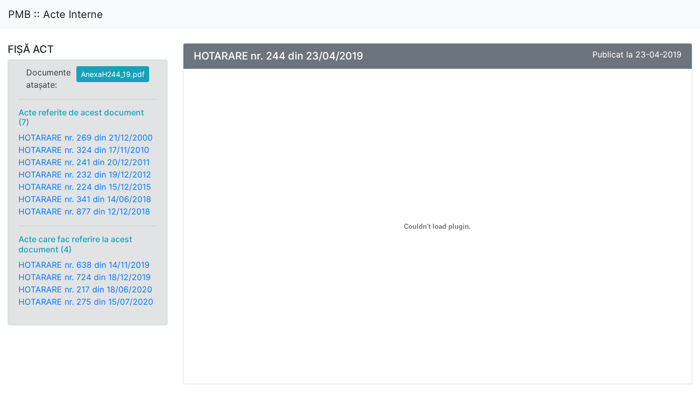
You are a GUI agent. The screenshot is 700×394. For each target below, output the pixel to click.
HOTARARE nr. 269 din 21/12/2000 (85, 137)
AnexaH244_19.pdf (113, 74)
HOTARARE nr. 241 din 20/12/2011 (84, 162)
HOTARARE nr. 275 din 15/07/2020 (85, 302)
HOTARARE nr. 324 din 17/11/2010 (83, 150)
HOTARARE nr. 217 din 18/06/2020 (85, 289)
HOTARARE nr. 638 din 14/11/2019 (84, 265)
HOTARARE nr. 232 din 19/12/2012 (84, 174)
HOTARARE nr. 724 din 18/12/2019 (84, 277)
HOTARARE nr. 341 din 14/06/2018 (84, 199)
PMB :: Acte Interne (55, 14)
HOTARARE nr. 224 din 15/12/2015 (84, 187)
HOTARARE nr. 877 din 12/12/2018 (84, 211)
